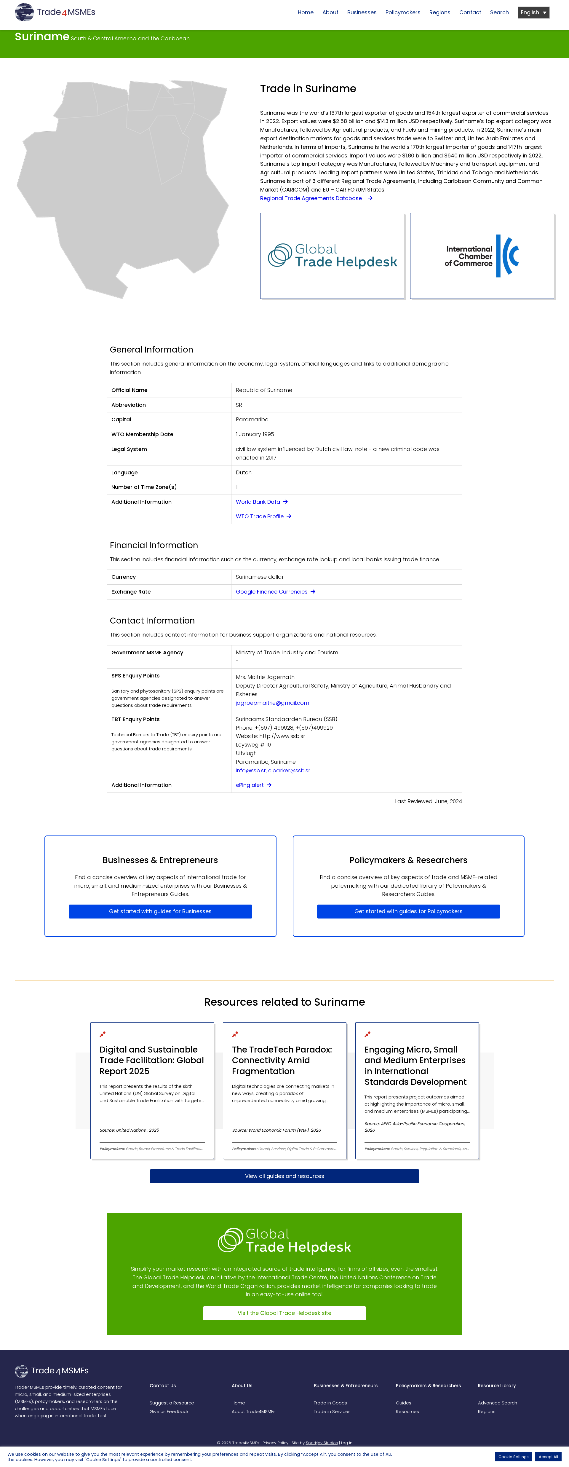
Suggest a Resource (172, 1403)
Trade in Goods (330, 1403)
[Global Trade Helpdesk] (332, 256)
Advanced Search (497, 1403)
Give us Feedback (169, 1411)
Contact (470, 12)
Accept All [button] (548, 1457)
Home (306, 12)
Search (499, 12)
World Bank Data (259, 502)
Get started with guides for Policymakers (408, 911)
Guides (403, 1403)
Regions (439, 12)
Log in (346, 1443)
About (330, 12)
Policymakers (403, 12)
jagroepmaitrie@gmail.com (272, 703)
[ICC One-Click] (482, 256)
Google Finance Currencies (272, 591)
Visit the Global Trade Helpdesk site (284, 1313)
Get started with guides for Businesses (160, 911)
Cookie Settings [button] (513, 1457)
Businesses (362, 12)
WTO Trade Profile (260, 516)
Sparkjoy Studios (322, 1443)
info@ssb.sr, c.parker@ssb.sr (273, 770)
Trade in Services (332, 1411)
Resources (407, 1411)
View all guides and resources (284, 1176)
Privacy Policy (275, 1443)
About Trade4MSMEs (254, 1411)
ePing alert (250, 785)
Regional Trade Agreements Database (313, 198)
